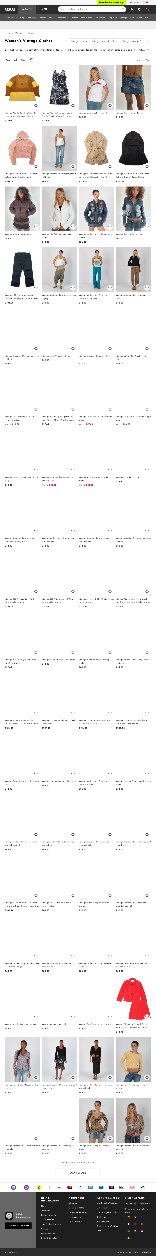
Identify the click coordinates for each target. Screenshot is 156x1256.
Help (43, 1205)
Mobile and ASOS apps (107, 1203)
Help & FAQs (134, 2)
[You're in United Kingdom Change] (147, 2)
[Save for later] (35, 105)
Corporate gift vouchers (107, 1212)
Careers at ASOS (76, 1207)
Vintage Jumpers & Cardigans (138, 41)
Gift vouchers (102, 1207)
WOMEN (27, 9)
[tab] (10, 17)
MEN (44, 9)
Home (7, 32)
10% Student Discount (51, 1224)
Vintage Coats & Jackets (105, 41)
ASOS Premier (47, 1219)
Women (18, 32)
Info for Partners (103, 1221)
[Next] (148, 41)
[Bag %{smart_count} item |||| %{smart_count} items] (147, 9)
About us (73, 1203)
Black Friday (102, 1216)
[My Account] (132, 9)
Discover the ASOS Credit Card (108, 1228)
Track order (46, 1210)
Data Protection (48, 1233)
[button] (129, 1217)
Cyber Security (75, 1221)
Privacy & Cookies (124, 1252)
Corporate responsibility (79, 1212)
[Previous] (66, 41)
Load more (78, 1172)
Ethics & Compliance (50, 1237)
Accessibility (146, 1252)
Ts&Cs (136, 1252)
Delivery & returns (49, 1215)
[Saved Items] (140, 9)
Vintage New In (79, 41)
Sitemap (44, 1228)
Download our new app (111, 2)
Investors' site (75, 1216)
